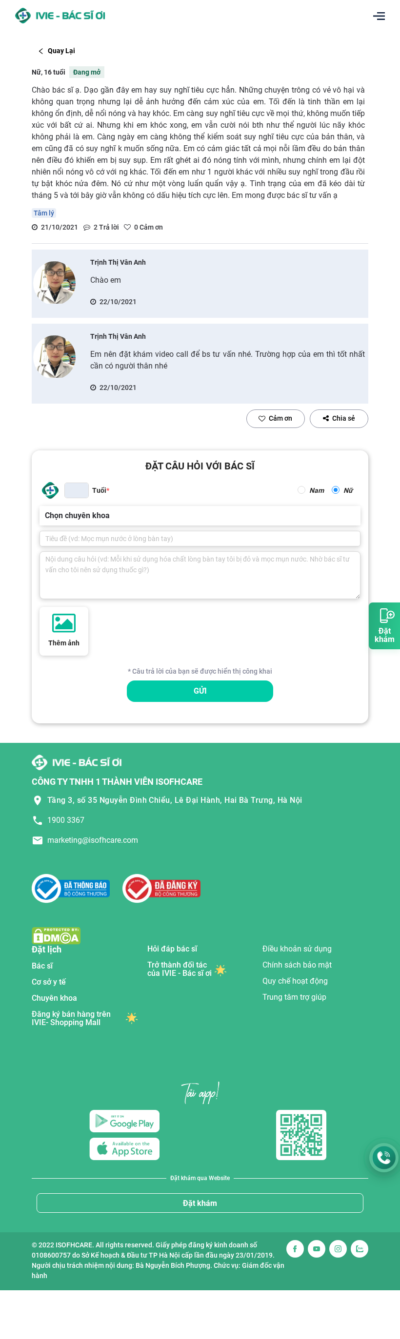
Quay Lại (61, 51)
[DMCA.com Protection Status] (56, 935)
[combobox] (46, 516)
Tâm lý (44, 213)
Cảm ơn (280, 418)
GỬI (200, 691)
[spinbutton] (76, 490)
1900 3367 (65, 820)
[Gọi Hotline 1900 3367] (384, 1157)
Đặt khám (200, 1203)
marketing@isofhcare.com (92, 840)
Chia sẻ (343, 418)
